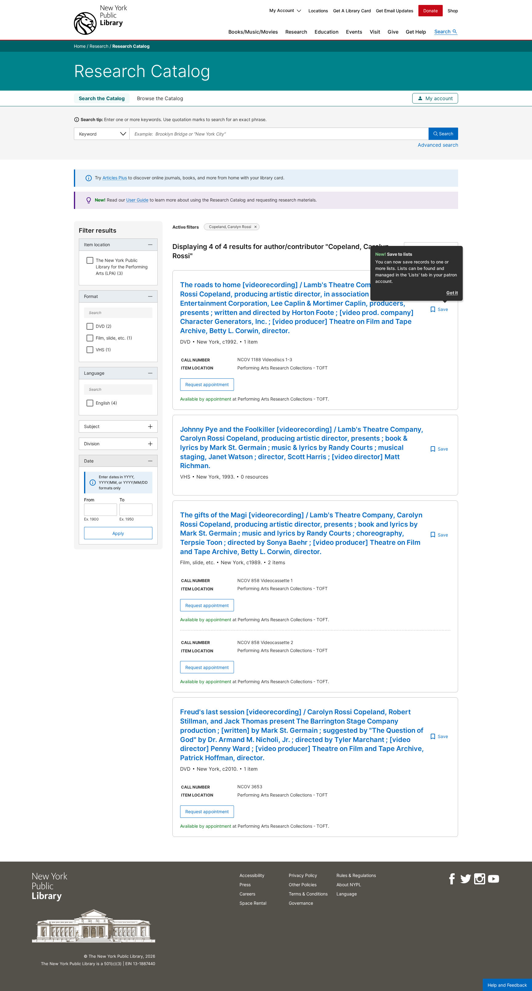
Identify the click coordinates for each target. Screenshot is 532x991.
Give (393, 32)
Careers (247, 893)
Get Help (416, 32)
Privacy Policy (303, 875)
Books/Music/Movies (253, 32)
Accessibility (252, 875)
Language (347, 893)
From (89, 499)
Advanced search (438, 144)
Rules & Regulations (356, 875)
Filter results (97, 230)
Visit (375, 32)
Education (327, 32)
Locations (318, 10)
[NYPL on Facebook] (452, 879)
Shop (453, 10)
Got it (452, 292)
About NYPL (349, 884)
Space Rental (253, 903)
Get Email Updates (394, 10)
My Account (281, 10)
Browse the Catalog (160, 98)
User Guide (137, 199)
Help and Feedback (507, 985)
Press (245, 884)
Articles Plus (115, 177)
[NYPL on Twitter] (466, 879)
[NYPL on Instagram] (480, 879)
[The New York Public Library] (100, 20)
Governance (301, 903)
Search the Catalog (102, 98)
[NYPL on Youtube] (493, 879)
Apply (118, 533)
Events (354, 32)
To (121, 499)
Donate (430, 10)
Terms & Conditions (308, 893)
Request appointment (207, 384)
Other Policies (302, 884)
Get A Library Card (352, 10)
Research (296, 32)
